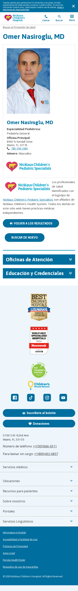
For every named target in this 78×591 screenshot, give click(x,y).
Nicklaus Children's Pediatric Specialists (28, 199)
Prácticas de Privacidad (15, 546)
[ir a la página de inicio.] (21, 18)
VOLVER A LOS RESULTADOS (32, 223)
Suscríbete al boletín (41, 413)
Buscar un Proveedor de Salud (19, 27)
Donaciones (41, 423)
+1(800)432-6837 (46, 454)
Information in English (14, 532)
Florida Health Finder (14, 560)
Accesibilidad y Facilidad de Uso (20, 539)
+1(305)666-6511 (45, 446)
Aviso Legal (9, 553)
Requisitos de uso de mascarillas (20, 566)
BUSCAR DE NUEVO (24, 237)
